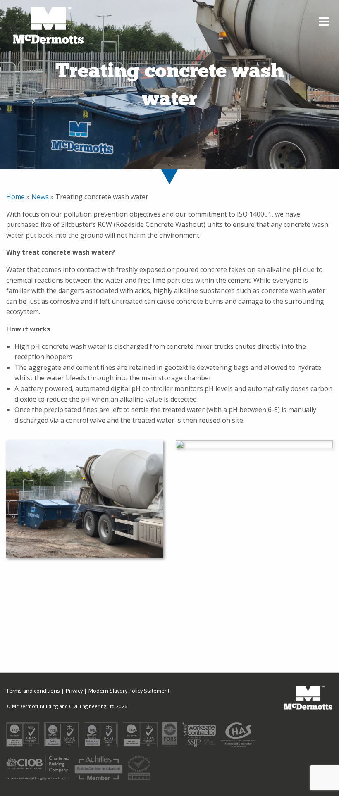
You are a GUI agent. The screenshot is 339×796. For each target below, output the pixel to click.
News (40, 196)
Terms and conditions (33, 691)
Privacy (74, 691)
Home (16, 196)
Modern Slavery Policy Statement (129, 691)
